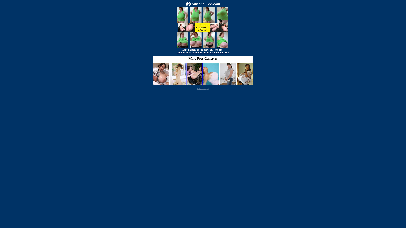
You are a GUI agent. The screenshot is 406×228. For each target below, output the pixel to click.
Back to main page (203, 89)
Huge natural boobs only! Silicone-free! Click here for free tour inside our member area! (203, 51)
